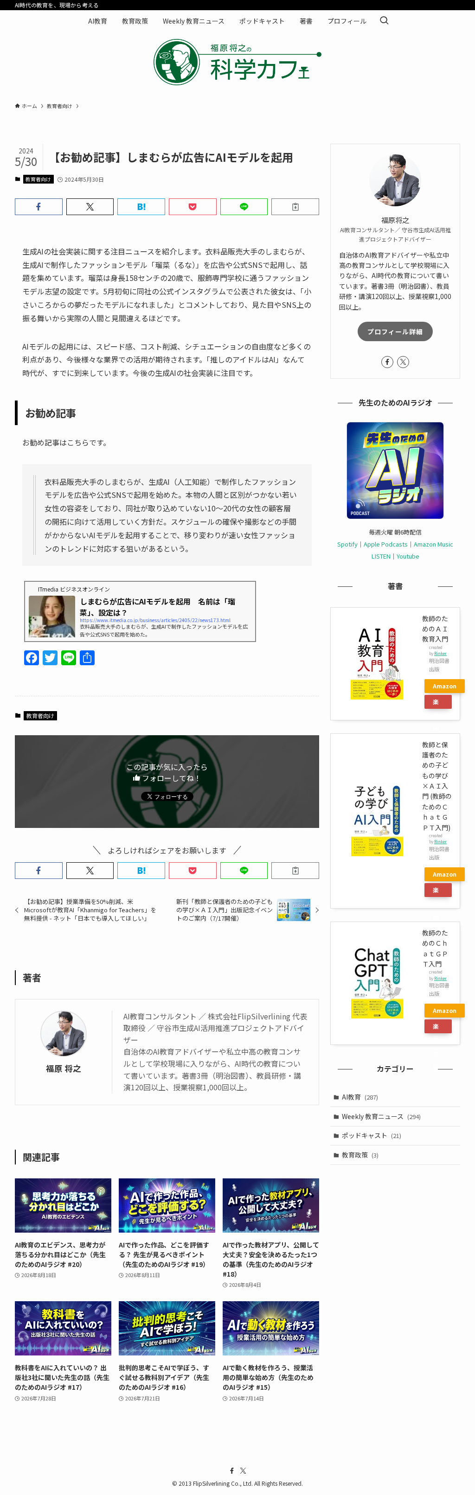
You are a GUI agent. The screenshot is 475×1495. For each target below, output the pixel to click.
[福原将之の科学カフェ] (237, 62)
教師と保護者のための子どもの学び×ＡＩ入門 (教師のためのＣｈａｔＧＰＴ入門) (437, 786)
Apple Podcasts (386, 544)
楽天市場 (436, 703)
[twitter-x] (403, 362)
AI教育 (360, 1096)
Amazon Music (433, 544)
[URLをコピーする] (295, 206)
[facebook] (387, 362)
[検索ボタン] (384, 21)
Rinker (440, 653)
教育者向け (38, 179)
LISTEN (381, 556)
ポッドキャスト (371, 1135)
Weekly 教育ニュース (381, 1116)
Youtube (408, 556)
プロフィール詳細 (395, 331)
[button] (39, 206)
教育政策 (360, 1154)
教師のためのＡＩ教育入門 (435, 629)
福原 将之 (63, 1068)
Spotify (347, 544)
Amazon (444, 685)
